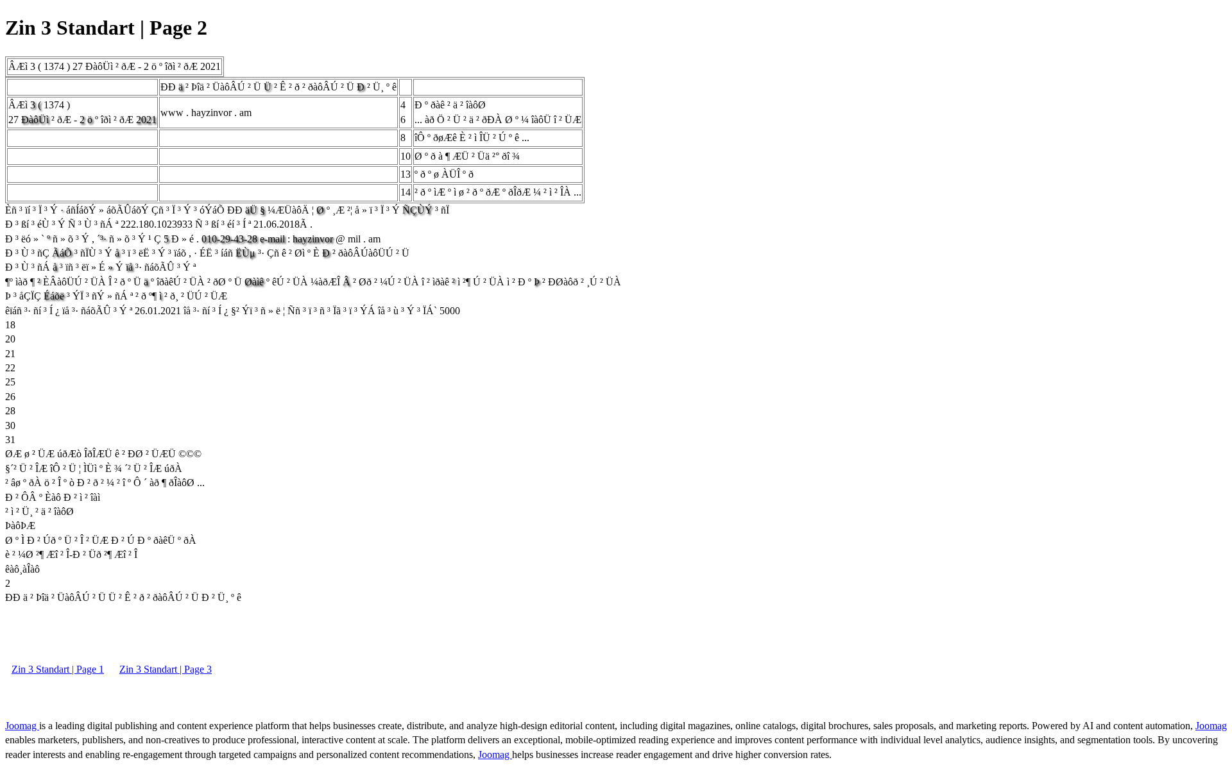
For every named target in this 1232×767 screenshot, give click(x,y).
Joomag (22, 725)
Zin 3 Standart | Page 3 (165, 669)
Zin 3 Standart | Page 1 (58, 669)
